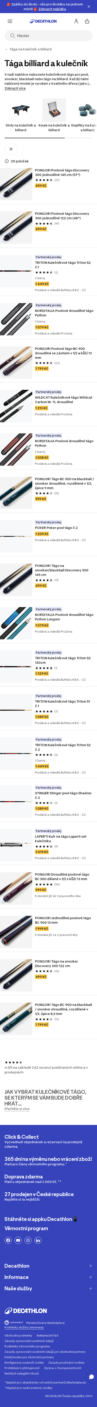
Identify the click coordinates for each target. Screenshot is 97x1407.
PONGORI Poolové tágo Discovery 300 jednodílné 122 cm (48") (62, 216)
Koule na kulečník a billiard (54, 127)
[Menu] (10, 21)
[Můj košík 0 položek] (87, 21)
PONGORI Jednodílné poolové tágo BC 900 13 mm (63, 920)
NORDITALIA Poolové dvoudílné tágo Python (64, 313)
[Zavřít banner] (88, 6)
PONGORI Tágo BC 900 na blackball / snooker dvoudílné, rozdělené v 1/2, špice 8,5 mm (64, 1009)
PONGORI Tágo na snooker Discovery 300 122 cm (57, 963)
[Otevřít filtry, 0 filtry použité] (11, 149)
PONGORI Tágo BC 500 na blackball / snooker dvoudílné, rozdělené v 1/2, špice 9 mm (64, 483)
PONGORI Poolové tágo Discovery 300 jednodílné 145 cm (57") (62, 172)
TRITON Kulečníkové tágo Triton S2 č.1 (63, 265)
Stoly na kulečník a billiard (21, 127)
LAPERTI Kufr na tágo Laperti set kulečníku (61, 838)
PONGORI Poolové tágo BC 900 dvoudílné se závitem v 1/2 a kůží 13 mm (63, 353)
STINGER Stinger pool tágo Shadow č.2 (63, 795)
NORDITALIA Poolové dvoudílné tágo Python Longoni (64, 617)
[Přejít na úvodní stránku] (43, 21)
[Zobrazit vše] (6, 49)
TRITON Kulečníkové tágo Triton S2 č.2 (63, 747)
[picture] (16, 184)
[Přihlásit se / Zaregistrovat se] (76, 21)
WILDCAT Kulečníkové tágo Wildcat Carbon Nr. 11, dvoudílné (64, 399)
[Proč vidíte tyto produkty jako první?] (7, 161)
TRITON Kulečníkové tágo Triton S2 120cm (63, 660)
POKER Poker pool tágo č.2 (56, 528)
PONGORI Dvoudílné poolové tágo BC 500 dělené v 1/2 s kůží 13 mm (62, 876)
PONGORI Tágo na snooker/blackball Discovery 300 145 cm (62, 570)
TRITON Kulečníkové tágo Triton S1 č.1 (63, 703)
